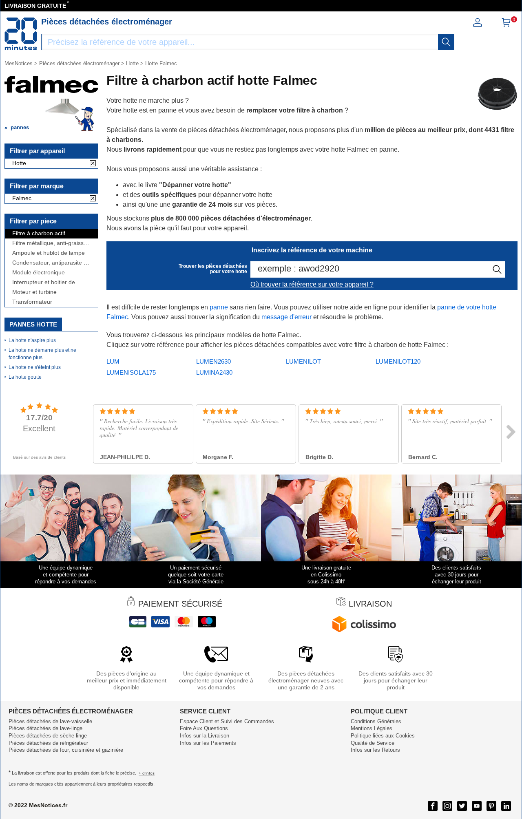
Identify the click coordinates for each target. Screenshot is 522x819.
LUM (112, 361)
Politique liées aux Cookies (383, 736)
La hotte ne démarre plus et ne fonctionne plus (42, 353)
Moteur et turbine (34, 292)
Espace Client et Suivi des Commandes (227, 721)
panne (219, 307)
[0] (506, 25)
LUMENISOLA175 (131, 372)
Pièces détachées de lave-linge (45, 728)
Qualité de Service (372, 743)
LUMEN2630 (213, 361)
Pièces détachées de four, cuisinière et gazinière (66, 750)
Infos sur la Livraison (204, 736)
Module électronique (38, 272)
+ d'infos (147, 773)
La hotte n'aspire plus (32, 340)
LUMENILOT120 (398, 361)
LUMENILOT (303, 361)
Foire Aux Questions (204, 728)
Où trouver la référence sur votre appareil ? (312, 284)
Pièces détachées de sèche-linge (48, 736)
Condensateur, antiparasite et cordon (50, 263)
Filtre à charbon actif (38, 233)
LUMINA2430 (214, 372)
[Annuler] (93, 164)
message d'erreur (286, 316)
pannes (20, 127)
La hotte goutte (25, 377)
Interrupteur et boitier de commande (43, 282)
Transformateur (32, 302)
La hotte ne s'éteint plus (35, 367)
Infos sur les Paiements (208, 743)
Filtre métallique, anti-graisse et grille (49, 243)
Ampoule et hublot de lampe (48, 253)
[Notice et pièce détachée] (20, 34)
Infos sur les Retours (375, 750)
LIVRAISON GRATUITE (35, 5)
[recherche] (446, 42)
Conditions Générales (376, 721)
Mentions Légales (371, 728)
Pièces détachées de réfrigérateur (48, 743)
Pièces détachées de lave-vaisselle (50, 721)
